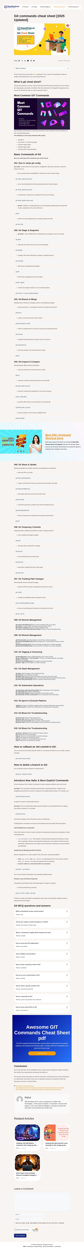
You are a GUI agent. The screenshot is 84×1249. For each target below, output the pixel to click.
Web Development (73, 6)
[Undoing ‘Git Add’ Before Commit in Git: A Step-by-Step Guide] (27, 1132)
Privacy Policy (38, 1246)
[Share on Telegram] (30, 60)
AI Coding (34, 6)
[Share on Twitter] (19, 60)
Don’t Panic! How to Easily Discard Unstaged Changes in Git (26, 1174)
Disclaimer (30, 1246)
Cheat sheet (19, 1085)
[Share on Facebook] (22, 60)
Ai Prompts (25, 6)
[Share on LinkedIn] (25, 60)
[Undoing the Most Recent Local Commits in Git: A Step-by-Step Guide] (56, 1132)
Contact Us (58, 1246)
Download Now (42, 1053)
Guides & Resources (59, 6)
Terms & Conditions (48, 1246)
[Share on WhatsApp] (27, 60)
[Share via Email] (33, 60)
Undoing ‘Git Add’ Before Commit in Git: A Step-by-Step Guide (26, 1144)
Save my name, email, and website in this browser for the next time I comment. (40, 1223)
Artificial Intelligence (45, 6)
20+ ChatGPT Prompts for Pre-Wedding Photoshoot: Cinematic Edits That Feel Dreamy (38, 1089)
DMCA (25, 1246)
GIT (34, 74)
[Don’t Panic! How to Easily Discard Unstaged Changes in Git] (27, 1162)
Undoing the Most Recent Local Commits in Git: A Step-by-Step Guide (56, 1144)
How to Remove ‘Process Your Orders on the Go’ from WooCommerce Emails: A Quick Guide (40, 1087)
